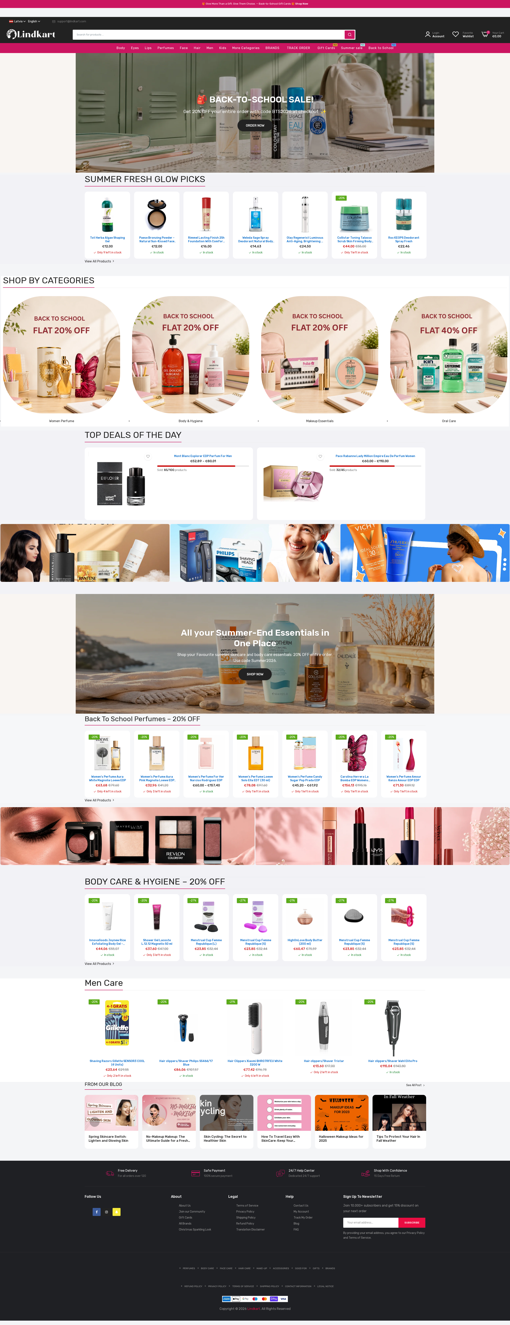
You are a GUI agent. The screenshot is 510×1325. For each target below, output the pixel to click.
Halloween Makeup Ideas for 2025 (341, 1139)
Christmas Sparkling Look (195, 1229)
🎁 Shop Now (299, 3)
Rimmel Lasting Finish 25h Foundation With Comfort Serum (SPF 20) (206, 239)
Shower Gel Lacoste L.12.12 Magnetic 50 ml (156, 942)
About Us (185, 1205)
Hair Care (244, 1268)
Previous (95, 228)
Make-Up (262, 1268)
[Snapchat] (117, 1212)
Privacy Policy (245, 1211)
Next (415, 228)
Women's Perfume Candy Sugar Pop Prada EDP (305, 778)
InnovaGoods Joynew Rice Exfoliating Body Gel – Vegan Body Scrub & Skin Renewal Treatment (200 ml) (107, 942)
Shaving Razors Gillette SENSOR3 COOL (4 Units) (117, 1062)
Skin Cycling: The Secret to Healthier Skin (225, 1139)
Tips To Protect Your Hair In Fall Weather (398, 1139)
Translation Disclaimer (250, 1229)
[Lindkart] (31, 37)
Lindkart (253, 1309)
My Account (301, 1211)
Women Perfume (61, 421)
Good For (301, 1268)
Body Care (207, 1268)
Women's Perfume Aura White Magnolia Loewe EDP (107, 778)
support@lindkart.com (71, 21)
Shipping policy (269, 1286)
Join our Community (192, 1211)
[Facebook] (97, 1212)
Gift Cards (185, 1217)
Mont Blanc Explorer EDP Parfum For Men (203, 456)
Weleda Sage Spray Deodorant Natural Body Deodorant (255, 239)
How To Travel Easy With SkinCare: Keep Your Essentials (280, 1139)
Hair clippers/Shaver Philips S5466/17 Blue (186, 1062)
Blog (296, 1223)
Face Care (226, 1268)
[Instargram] (107, 1212)
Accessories (281, 1268)
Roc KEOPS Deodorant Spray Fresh (403, 239)
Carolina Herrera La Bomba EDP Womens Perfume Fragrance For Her (354, 778)
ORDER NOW (255, 125)
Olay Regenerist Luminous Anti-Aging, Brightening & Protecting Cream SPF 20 (305, 239)
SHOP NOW (255, 674)
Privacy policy (217, 1286)
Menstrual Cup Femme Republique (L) (206, 942)
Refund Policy (245, 1223)
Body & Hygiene (191, 421)
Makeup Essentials (319, 421)
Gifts (316, 1268)
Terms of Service (247, 1205)
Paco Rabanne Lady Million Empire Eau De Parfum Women (375, 456)
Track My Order (303, 1217)
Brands (330, 1268)
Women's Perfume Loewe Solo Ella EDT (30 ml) (255, 778)
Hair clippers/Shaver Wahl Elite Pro (392, 1061)
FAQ (296, 1229)
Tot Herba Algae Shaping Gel (107, 239)
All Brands (185, 1223)
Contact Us (301, 1205)
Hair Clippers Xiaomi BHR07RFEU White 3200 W (255, 1062)
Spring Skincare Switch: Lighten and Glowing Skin (108, 1139)
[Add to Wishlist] (148, 456)
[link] (61, 354)
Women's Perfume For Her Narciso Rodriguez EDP (206, 778)
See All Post (414, 1085)
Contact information (298, 1286)
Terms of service (243, 1286)
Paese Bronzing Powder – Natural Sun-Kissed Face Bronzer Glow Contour (157, 239)
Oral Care (449, 421)
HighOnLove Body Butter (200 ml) (305, 942)
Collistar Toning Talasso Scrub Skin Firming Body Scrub (354, 239)
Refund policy (193, 1286)
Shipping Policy (246, 1217)
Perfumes (189, 1268)
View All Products (98, 261)
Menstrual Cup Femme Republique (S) (255, 942)
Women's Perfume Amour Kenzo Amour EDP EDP (403, 778)
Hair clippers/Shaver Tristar (324, 1061)
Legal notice (325, 1286)
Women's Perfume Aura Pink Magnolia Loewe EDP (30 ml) (156, 778)
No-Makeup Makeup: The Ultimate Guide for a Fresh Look (167, 1139)
